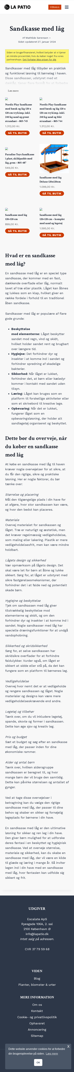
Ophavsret (37, 1023)
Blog (37, 978)
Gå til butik (17, 133)
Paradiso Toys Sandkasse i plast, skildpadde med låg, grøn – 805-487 (19, 159)
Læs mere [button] (52, 1053)
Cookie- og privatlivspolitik (37, 1017)
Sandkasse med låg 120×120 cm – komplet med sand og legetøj (52, 219)
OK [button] (38, 1062)
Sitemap (37, 1035)
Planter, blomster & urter (37, 984)
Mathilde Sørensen (37, 37)
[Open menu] (66, 7)
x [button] (68, 1046)
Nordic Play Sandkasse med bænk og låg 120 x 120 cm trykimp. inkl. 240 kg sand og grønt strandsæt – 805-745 (18, 113)
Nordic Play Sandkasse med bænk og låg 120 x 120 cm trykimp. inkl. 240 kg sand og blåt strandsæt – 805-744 (53, 113)
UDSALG (55, 7)
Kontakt (37, 1011)
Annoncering (37, 1029)
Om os (37, 1004)
